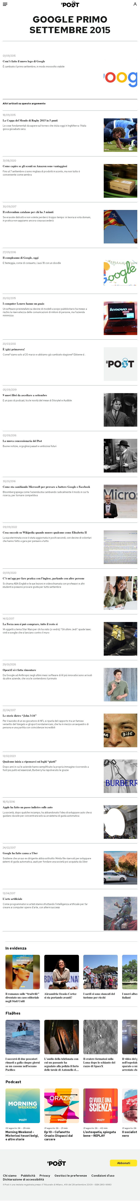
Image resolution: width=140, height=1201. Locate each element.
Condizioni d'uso (102, 1176)
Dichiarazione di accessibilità (23, 1179)
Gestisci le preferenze (71, 1176)
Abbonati (123, 1163)
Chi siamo (10, 1176)
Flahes (12, 1013)
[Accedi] (135, 4)
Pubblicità (28, 1176)
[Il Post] (70, 4)
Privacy (45, 1176)
